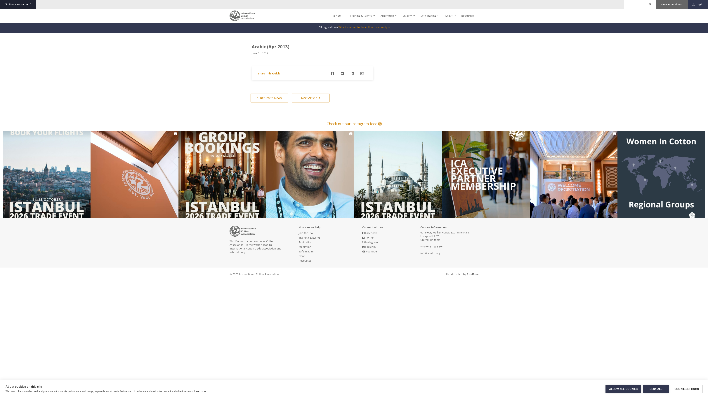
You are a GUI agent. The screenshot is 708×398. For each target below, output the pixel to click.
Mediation (305, 247)
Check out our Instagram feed (352, 123)
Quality (407, 16)
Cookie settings (686, 389)
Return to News (270, 98)
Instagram (371, 242)
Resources (467, 16)
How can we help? (19, 4)
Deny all (656, 389)
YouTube (371, 251)
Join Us (337, 16)
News (302, 256)
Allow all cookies (623, 389)
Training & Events (361, 16)
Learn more (200, 391)
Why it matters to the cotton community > (364, 27)
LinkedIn (370, 247)
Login (699, 4)
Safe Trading (428, 16)
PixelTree (472, 274)
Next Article (309, 98)
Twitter (369, 237)
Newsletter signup (672, 4)
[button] (47, 174)
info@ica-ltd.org (430, 253)
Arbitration (387, 16)
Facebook (371, 233)
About (448, 16)
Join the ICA (306, 233)
